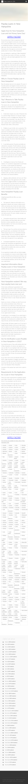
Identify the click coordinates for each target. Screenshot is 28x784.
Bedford (23, 451)
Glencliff (17, 503)
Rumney (4, 581)
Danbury (4, 478)
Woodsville (17, 622)
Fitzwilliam (17, 494)
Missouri (6, 700)
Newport (11, 558)
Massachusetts (8, 691)
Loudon (23, 528)
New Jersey (7, 713)
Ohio (6, 725)
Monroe (10, 544)
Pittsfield (17, 575)
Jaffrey (23, 520)
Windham (5, 619)
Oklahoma (7, 727)
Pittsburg (11, 575)
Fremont (23, 498)
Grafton (16, 505)
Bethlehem (24, 453)
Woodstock (10, 624)
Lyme (4, 531)
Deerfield (17, 478)
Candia (23, 460)
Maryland (7, 688)
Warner (16, 604)
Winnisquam (10, 620)
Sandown (23, 583)
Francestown (24, 494)
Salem (23, 581)
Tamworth (17, 599)
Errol (16, 492)
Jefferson (5, 522)
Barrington (5, 451)
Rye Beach (17, 581)
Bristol (23, 456)
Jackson (16, 520)
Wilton (16, 617)
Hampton (17, 509)
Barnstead (24, 449)
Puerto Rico (7, 735)
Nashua (10, 547)
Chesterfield (16, 470)
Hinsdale (4, 516)
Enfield (16, 489)
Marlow (23, 535)
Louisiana (7, 683)
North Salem (24, 561)
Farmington (10, 496)
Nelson (16, 547)
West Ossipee (24, 610)
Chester (10, 469)
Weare (16, 606)
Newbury (11, 554)
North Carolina (8, 720)
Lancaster (11, 524)
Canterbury (4, 463)
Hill (15, 514)
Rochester (17, 579)
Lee (22, 524)
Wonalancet (4, 624)
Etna (23, 492)
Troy (16, 601)
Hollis (16, 516)
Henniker (11, 514)
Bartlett (10, 451)
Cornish (16, 474)
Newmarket (4, 559)
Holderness (10, 518)
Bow (4, 456)
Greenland (11, 507)
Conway (10, 474)
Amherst (4, 447)
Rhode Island (7, 737)
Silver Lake (11, 586)
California (7, 651)
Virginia (6, 754)
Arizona (6, 646)
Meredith (11, 538)
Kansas (6, 678)
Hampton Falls (24, 509)
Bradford (11, 456)
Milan (4, 542)
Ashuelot (4, 449)
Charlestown (4, 470)
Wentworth (24, 606)
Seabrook (5, 586)
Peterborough (17, 573)
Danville (10, 478)
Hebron (4, 514)
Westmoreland (24, 615)
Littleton (4, 528)
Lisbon (16, 526)
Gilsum (4, 503)
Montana (7, 703)
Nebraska (7, 705)
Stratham (4, 597)
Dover (4, 480)
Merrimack (24, 538)
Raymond (5, 579)
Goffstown (24, 503)
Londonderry (16, 529)
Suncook (4, 599)
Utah (6, 750)
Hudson (4, 520)
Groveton (24, 507)
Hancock (4, 512)
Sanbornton (10, 585)
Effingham (5, 489)
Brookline (5, 460)
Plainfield (23, 575)
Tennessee (7, 745)
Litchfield (23, 526)
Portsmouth (17, 577)
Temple (23, 599)
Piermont (23, 572)
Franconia (5, 498)
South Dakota (8, 742)
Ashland (23, 447)
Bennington (10, 454)
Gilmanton (17, 500)
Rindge (10, 579)
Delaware (7, 659)
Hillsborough (24, 514)
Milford (10, 542)
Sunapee (23, 597)
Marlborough (16, 536)
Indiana (6, 673)
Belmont (4, 453)
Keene (16, 522)
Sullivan (16, 597)
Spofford (23, 590)
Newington (24, 554)
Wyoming (7, 764)
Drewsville (11, 480)
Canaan (16, 460)
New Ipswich (24, 551)
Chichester (24, 469)
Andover (11, 447)
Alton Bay (24, 445)
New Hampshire (8, 710)
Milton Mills (24, 542)
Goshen (10, 505)
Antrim (16, 447)
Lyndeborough (17, 533)
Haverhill (23, 512)
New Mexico (7, 715)
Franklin (10, 498)
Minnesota (7, 696)
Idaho (6, 668)
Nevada (6, 708)
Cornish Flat (24, 474)
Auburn (16, 449)
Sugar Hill (11, 597)
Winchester (24, 617)
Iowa (6, 676)
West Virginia (7, 759)
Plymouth (11, 577)
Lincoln (10, 526)
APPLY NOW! (14, 37)
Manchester (10, 536)
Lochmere (11, 528)
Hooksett (23, 516)
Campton (11, 460)
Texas (6, 747)
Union (4, 604)
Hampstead (10, 510)
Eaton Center (24, 485)
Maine (6, 686)
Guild (4, 509)
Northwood (10, 570)
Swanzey (11, 599)
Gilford (10, 500)
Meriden (17, 538)
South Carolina (8, 740)
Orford (23, 568)
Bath (16, 451)
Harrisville (17, 512)
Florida (6, 661)
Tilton (10, 601)
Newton (16, 558)
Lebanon (17, 524)
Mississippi (7, 698)
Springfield (5, 593)
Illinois (6, 671)
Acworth (4, 445)
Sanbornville (16, 585)
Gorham (4, 505)
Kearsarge (11, 522)
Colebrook (17, 472)
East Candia (17, 482)
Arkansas (7, 649)
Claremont (11, 472)
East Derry (24, 482)
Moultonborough (24, 545)
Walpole (10, 604)
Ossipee (4, 572)
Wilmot (10, 617)
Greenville (17, 507)
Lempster (5, 526)
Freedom (17, 498)
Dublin (16, 480)
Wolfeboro (17, 619)
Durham (4, 482)
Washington (4, 608)
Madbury (23, 531)
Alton (16, 445)
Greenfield (5, 507)
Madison (4, 535)
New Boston (24, 547)
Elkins (10, 489)
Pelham (10, 572)
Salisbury (4, 583)
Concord (23, 472)
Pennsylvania (7, 732)
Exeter (4, 494)
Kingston (23, 522)
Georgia (6, 664)
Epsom (10, 492)
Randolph (24, 577)
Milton (16, 542)
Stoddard (17, 593)
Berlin (16, 453)
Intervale (11, 520)
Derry (23, 478)
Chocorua (5, 472)
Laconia (4, 524)
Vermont (7, 752)
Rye (10, 581)
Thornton (5, 601)
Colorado (7, 654)
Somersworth (17, 588)
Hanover (11, 512)
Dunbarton (24, 480)
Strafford (23, 593)
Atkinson (11, 449)
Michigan (7, 693)
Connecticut (7, 656)
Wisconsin (7, 762)
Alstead (10, 445)
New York (7, 718)
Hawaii (6, 666)
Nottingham (17, 568)
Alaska (6, 644)
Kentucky (7, 681)
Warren (23, 604)
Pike (3, 575)
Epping (4, 492)
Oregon (6, 730)
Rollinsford (24, 579)
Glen (10, 503)
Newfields (17, 554)
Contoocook (4, 476)
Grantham (24, 505)
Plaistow (4, 577)
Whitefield (5, 617)
